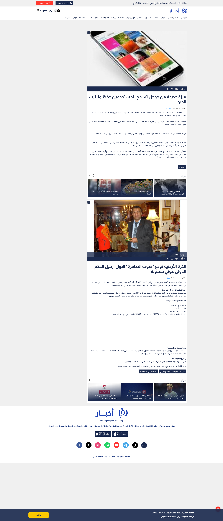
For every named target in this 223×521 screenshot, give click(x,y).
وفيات (67, 18)
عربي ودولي (130, 18)
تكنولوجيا (94, 18)
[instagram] (98, 445)
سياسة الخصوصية (167, 517)
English (43, 11)
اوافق (38, 515)
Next (90, 176)
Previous (94, 176)
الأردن (163, 18)
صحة (156, 18)
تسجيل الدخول (63, 3)
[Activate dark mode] (57, 11)
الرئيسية (183, 18)
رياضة (113, 18)
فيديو (74, 18)
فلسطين (148, 18)
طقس (140, 18)
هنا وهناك (105, 18)
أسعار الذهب (172, 18)
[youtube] (116, 445)
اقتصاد (121, 18)
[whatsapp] (107, 445)
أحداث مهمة (84, 18)
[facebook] (79, 445)
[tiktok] (135, 445)
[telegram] (126, 445)
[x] (89, 445)
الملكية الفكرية (110, 456)
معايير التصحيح (98, 456)
